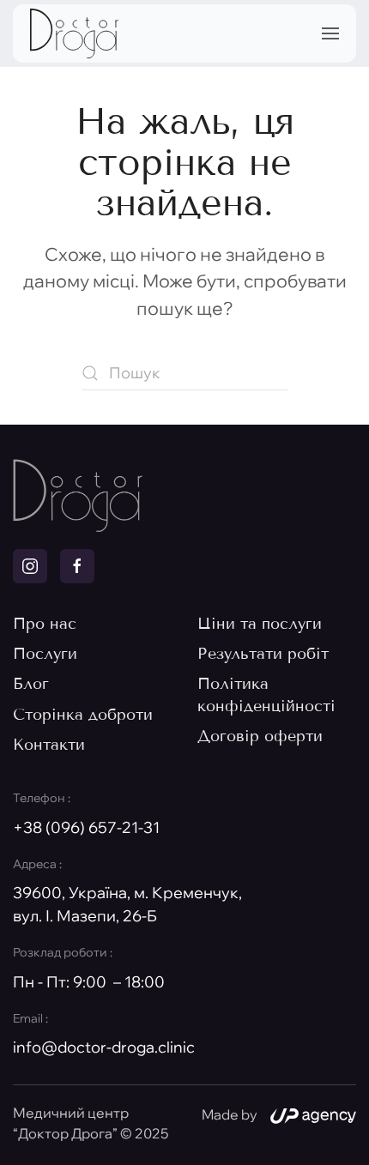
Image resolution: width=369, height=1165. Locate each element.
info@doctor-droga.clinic (104, 1047)
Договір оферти (260, 736)
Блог (31, 683)
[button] (330, 33)
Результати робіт (263, 653)
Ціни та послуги (259, 623)
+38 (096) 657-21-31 (86, 827)
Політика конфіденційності (266, 694)
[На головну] (74, 33)
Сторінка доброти (83, 714)
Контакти (49, 744)
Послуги (45, 653)
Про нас (44, 623)
